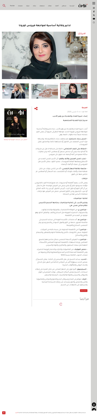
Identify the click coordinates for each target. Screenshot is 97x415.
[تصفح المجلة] (94, 410)
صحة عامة (83, 290)
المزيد (16, 412)
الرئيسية (72, 6)
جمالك (50, 6)
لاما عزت (84, 112)
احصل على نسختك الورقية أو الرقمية (15, 140)
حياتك (34, 6)
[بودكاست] (94, 404)
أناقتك (57, 6)
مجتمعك (42, 6)
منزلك (27, 6)
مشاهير (64, 6)
